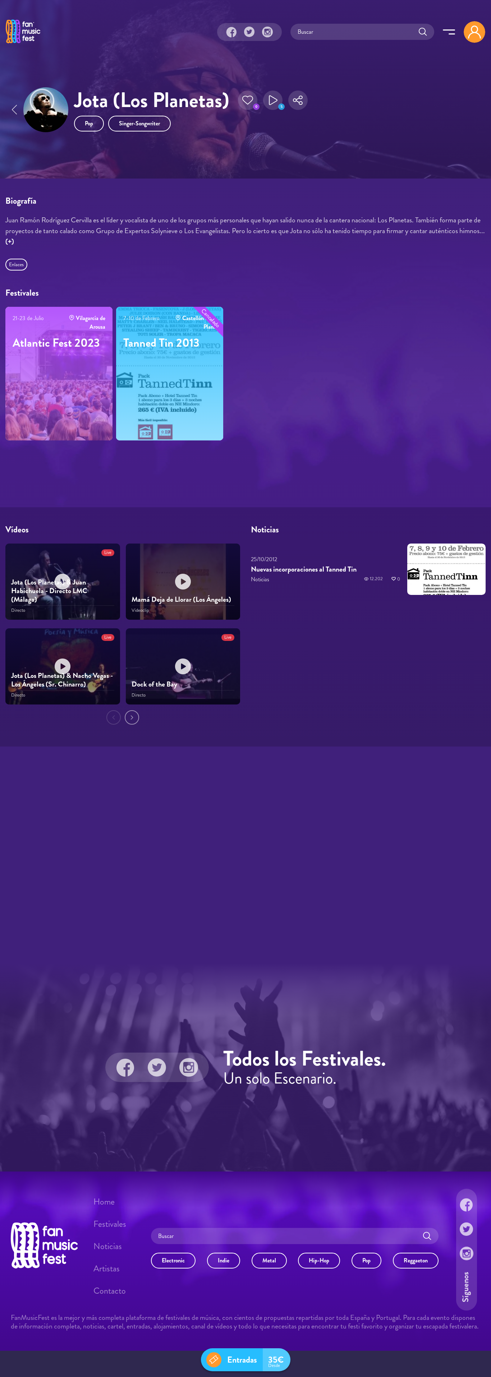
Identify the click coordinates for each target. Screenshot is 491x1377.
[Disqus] (245, 853)
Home (104, 1202)
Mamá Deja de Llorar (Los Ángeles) (181, 599)
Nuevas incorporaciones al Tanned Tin (304, 569)
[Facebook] (231, 32)
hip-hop (319, 1260)
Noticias (107, 1246)
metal (269, 1260)
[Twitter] (249, 32)
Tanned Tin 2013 (161, 342)
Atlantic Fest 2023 (56, 342)
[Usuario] (474, 32)
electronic (173, 1260)
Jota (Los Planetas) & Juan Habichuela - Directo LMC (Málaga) (49, 591)
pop (89, 123)
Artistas (106, 1268)
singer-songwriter (139, 123)
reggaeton (416, 1260)
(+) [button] (9, 241)
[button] (247, 100)
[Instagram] (267, 32)
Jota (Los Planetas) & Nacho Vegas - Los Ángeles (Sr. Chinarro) (62, 679)
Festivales (109, 1224)
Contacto (109, 1291)
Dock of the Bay (154, 684)
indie (223, 1260)
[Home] (23, 44)
